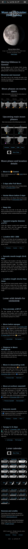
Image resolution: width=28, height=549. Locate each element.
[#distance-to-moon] (2, 347)
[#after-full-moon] (2, 184)
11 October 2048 (22, 326)
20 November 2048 (17, 199)
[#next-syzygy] (2, 427)
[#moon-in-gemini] (2, 172)
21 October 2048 (10, 187)
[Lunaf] (10, 2)
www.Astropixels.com (11, 516)
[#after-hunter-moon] (2, 195)
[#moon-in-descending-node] (2, 365)
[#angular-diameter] (2, 221)
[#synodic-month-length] (2, 256)
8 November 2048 (5, 374)
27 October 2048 (5, 335)
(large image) (14, 54)
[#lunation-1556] (2, 237)
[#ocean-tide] (2, 207)
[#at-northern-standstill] (2, 386)
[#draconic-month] (2, 409)
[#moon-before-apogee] (2, 324)
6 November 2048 (15, 429)
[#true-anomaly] (2, 309)
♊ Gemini (20, 174)
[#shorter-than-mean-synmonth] (2, 279)
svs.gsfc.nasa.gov (9, 523)
